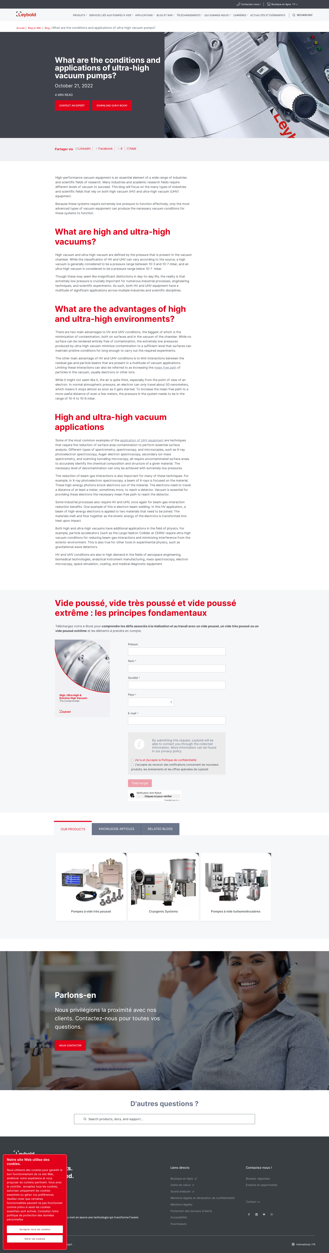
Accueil (20, 27)
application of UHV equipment (142, 440)
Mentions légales (181, 1204)
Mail (133, 148)
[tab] (73, 828)
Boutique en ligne (181, 1178)
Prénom (133, 644)
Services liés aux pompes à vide (110, 15)
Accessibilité (178, 1217)
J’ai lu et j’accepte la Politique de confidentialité (165, 760)
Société (134, 677)
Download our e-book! (112, 105)
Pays (132, 694)
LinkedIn (84, 148)
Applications (144, 15)
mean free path (165, 367)
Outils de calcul (180, 1185)
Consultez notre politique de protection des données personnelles (32, 1215)
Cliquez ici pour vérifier (158, 796)
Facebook (105, 148)
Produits (79, 15)
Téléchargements (188, 15)
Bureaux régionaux (258, 1178)
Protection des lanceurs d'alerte (191, 1211)
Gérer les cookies (35, 1238)
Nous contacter (70, 1045)
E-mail (133, 713)
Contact (251, 1201)
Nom (132, 661)
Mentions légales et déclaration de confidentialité (202, 1198)
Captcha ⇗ (172, 800)
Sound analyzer (180, 1191)
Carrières (239, 15)
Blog (47, 27)
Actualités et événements (267, 15)
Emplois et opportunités (261, 1185)
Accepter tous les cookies (35, 1229)
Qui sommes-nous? (216, 15)
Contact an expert (72, 105)
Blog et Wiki (165, 15)
